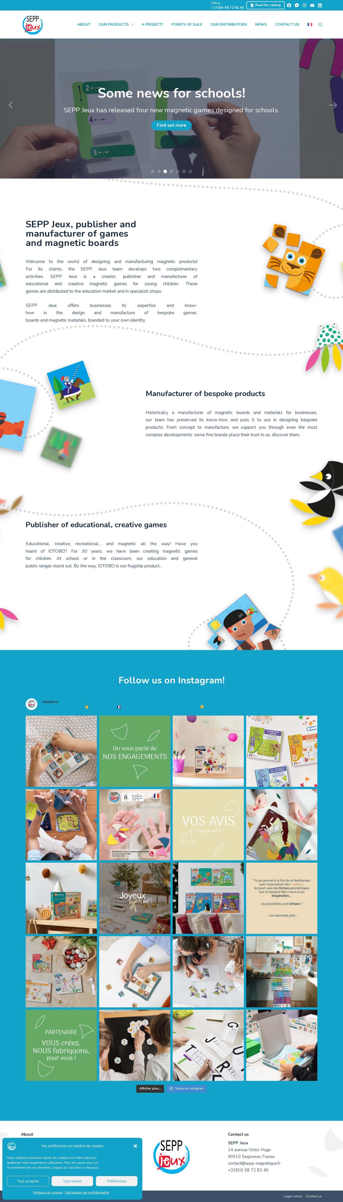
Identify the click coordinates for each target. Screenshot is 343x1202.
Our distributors (228, 24)
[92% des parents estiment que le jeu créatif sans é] (281, 824)
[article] (112, 555)
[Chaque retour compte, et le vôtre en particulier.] (208, 824)
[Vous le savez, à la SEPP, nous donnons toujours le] (281, 751)
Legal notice (293, 1196)
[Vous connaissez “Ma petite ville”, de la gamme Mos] (61, 898)
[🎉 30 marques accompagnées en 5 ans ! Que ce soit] (61, 1045)
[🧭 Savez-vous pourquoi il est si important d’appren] (61, 824)
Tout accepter (28, 1181)
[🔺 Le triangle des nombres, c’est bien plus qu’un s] (208, 971)
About (84, 24)
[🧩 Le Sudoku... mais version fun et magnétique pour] (134, 971)
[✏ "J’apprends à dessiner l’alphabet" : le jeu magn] (208, 1045)
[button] (135, 1146)
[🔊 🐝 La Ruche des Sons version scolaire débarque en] (134, 1045)
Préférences (116, 1181)
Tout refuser (72, 1181)
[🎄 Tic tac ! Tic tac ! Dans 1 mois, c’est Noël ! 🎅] (61, 971)
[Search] (320, 24)
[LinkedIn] (320, 5)
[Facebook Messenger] (297, 5)
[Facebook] (289, 5)
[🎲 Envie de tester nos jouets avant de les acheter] (281, 971)
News (261, 24)
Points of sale (187, 24)
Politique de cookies (48, 1192)
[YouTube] (312, 5)
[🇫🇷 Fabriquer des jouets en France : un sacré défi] (281, 1045)
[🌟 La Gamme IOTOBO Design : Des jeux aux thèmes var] (208, 898)
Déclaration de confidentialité (87, 1192)
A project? (152, 24)
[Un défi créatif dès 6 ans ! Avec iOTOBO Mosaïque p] (208, 751)
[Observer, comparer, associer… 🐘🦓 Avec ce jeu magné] (61, 751)
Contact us (287, 24)
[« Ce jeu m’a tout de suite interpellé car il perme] (281, 898)
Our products (114, 24)
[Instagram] (304, 5)
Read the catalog (268, 5)
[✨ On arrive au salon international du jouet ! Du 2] (134, 824)
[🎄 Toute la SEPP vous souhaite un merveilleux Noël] (134, 898)
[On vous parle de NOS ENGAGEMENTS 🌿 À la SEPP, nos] (134, 751)
